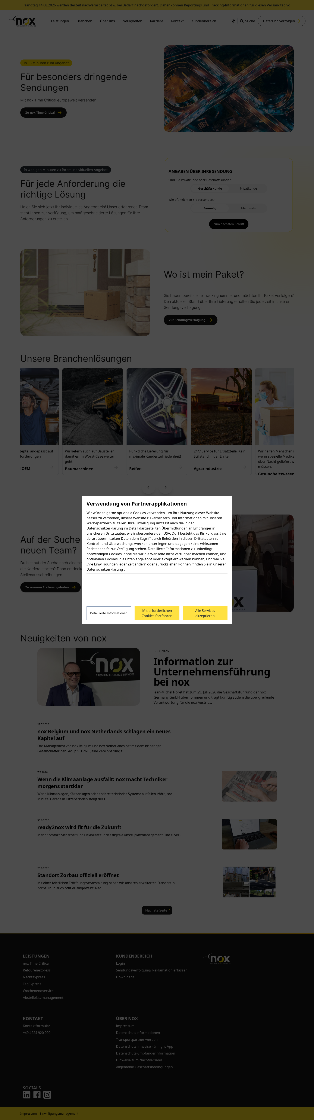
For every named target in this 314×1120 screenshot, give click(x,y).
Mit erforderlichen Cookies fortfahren (157, 613)
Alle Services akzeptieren (205, 613)
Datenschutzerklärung (105, 569)
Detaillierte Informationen (109, 613)
